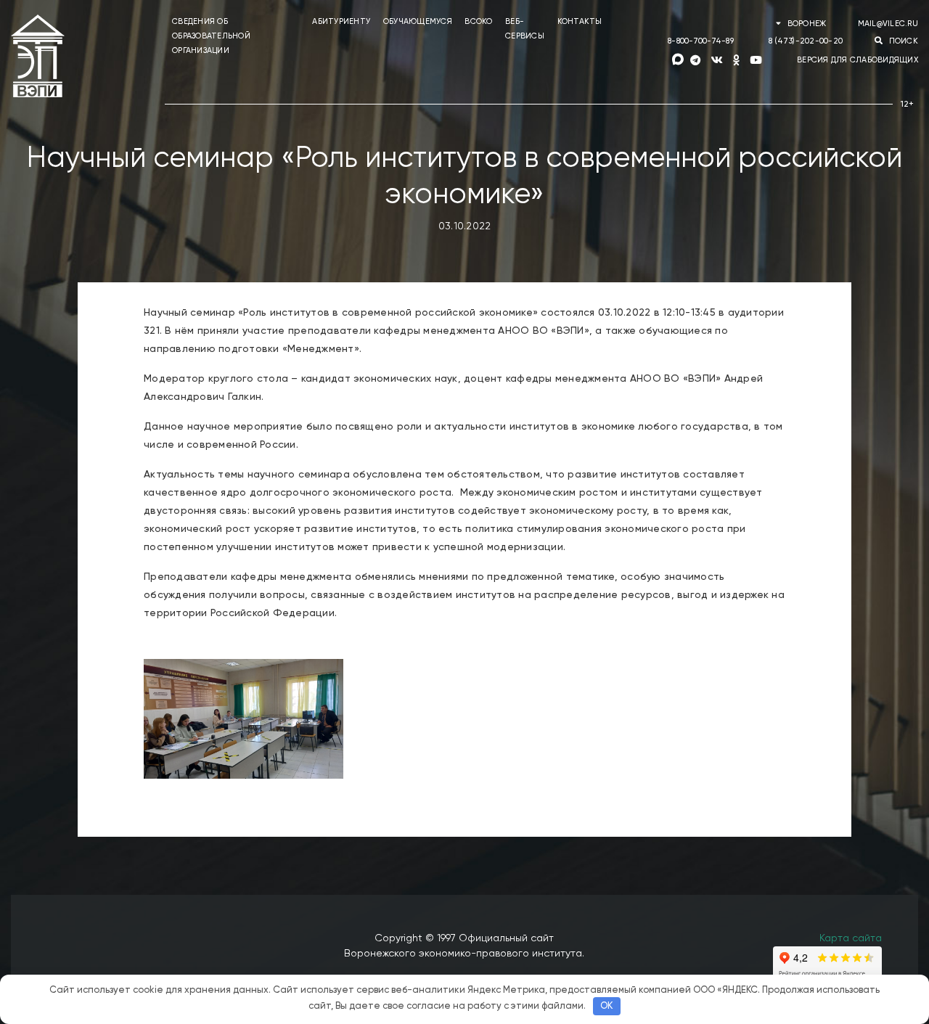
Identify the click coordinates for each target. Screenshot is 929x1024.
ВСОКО (478, 21)
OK (606, 1006)
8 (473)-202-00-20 (806, 41)
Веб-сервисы (524, 28)
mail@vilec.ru (888, 24)
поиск (902, 41)
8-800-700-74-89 (701, 41)
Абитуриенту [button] (341, 21)
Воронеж (806, 24)
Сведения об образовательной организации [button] (211, 35)
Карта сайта (850, 938)
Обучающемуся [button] (417, 21)
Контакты (579, 21)
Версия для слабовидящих (857, 60)
